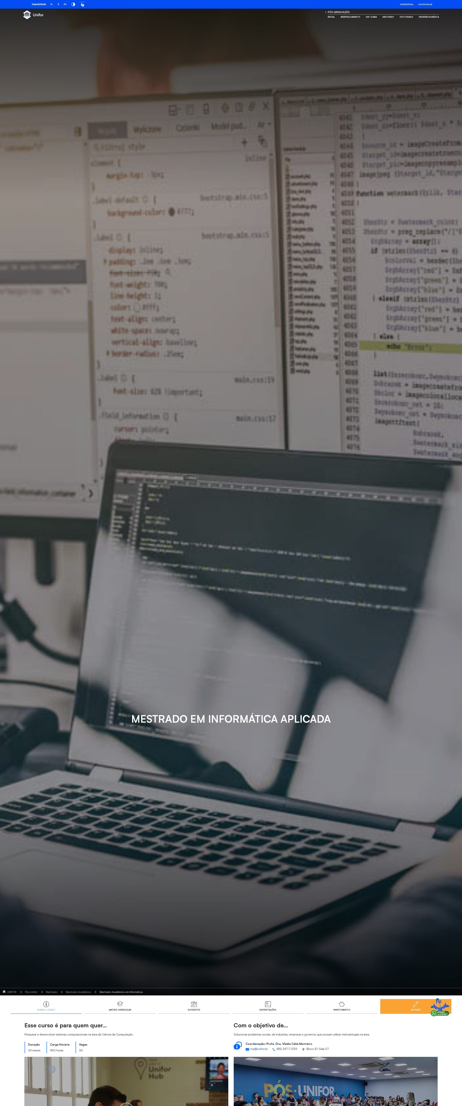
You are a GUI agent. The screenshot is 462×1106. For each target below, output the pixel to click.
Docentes (194, 1009)
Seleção (416, 1009)
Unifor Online (425, 4)
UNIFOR (11, 991)
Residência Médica (429, 17)
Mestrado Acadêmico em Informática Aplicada (127, 991)
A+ (65, 4)
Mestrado (388, 17)
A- (52, 4)
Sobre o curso (46, 1009)
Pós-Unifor (31, 991)
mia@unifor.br (259, 1049)
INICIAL (331, 17)
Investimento (342, 1009)
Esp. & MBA (371, 17)
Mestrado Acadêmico (78, 991)
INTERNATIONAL (406, 4)
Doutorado (406, 17)
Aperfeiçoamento (350, 17)
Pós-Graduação (339, 12)
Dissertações (268, 1009)
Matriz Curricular (120, 1009)
